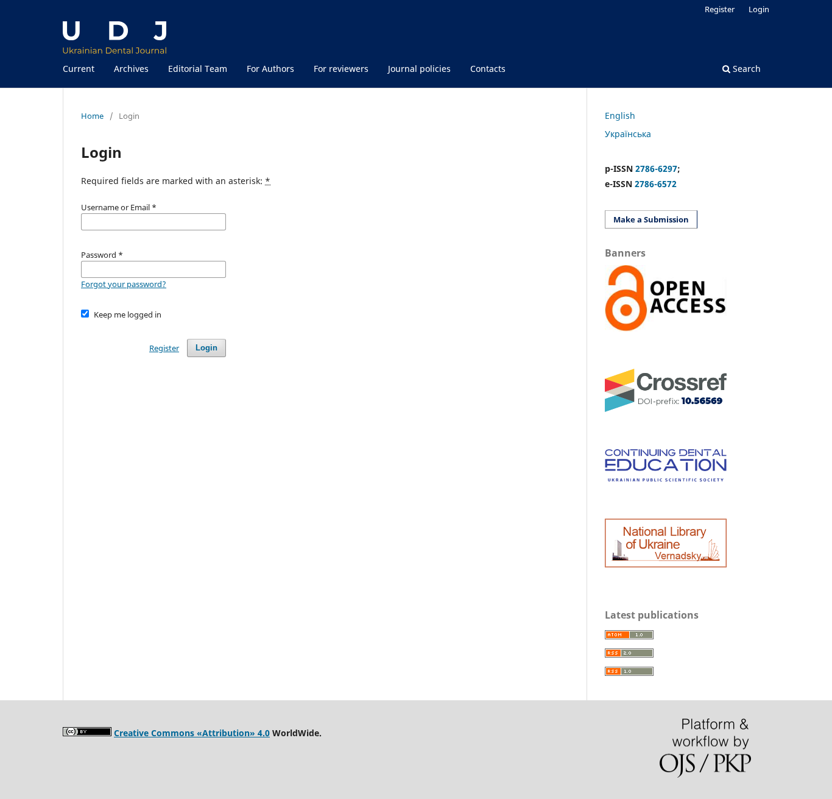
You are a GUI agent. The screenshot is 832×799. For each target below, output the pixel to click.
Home (92, 115)
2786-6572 (656, 184)
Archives (131, 68)
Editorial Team (197, 68)
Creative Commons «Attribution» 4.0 (192, 733)
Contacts (488, 68)
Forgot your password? (123, 284)
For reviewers (341, 68)
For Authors (270, 68)
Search (745, 68)
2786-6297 (656, 168)
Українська (628, 134)
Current (78, 68)
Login (759, 9)
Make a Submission (651, 219)
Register (720, 9)
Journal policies (419, 68)
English (620, 115)
